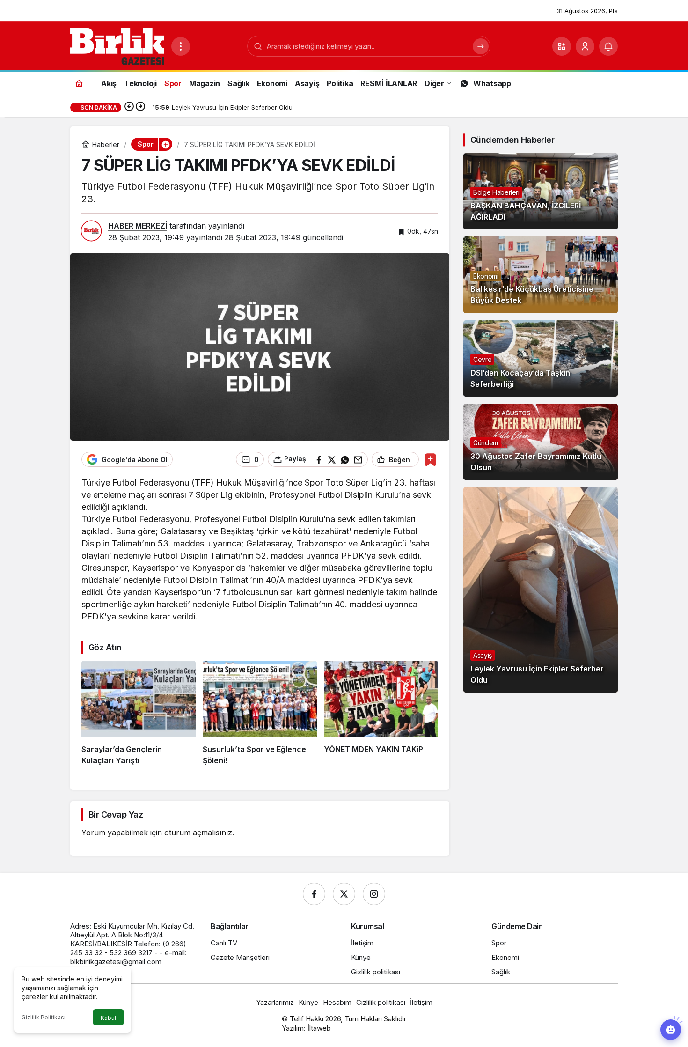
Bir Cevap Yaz (115, 814)
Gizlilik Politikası (44, 1017)
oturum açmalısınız (198, 832)
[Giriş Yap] (585, 46)
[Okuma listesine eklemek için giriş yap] (430, 459)
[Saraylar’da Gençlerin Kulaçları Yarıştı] (138, 714)
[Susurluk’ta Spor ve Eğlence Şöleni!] (260, 714)
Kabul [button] (108, 1017)
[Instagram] (374, 894)
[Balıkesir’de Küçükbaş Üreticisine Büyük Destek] (540, 274)
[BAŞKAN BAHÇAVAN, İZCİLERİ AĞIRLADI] (540, 191)
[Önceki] (129, 107)
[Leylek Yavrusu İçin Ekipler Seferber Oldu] (540, 590)
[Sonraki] (140, 107)
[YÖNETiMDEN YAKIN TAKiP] (381, 714)
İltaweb (319, 1028)
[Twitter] (344, 894)
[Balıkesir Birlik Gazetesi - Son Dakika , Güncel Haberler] (117, 45)
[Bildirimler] (608, 46)
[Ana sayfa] (79, 83)
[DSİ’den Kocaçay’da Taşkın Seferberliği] (540, 358)
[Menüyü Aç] (180, 46)
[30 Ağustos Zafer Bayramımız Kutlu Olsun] (540, 442)
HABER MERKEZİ (137, 225)
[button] (561, 46)
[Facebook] (314, 894)
